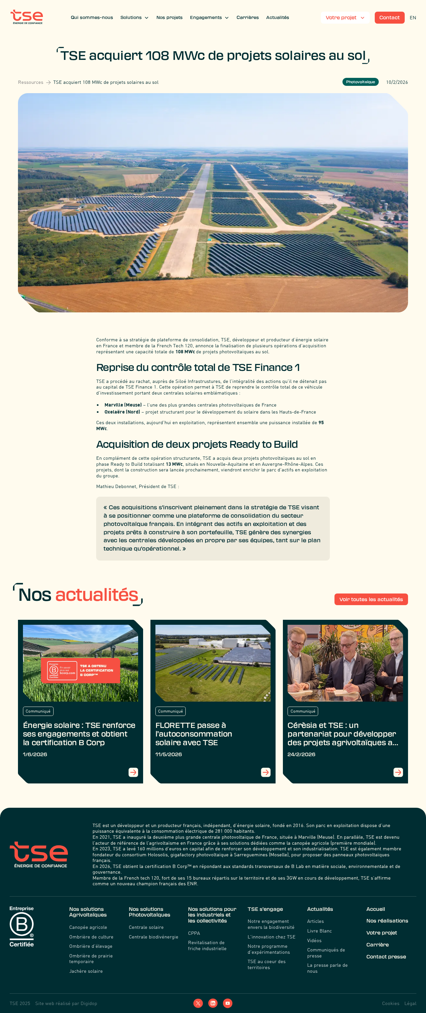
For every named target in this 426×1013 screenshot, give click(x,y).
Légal (410, 1003)
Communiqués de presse (326, 952)
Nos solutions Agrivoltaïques (88, 912)
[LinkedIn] (213, 1003)
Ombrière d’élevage (90, 946)
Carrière (377, 944)
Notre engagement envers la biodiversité (271, 924)
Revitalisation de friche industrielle (207, 945)
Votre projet (381, 932)
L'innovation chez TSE (272, 936)
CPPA (194, 933)
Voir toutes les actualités (371, 599)
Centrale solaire (146, 927)
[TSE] (27, 17)
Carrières (248, 17)
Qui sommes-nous (92, 17)
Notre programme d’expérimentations (269, 949)
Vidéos (314, 940)
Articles (315, 921)
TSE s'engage (265, 909)
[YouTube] (227, 1003)
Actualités (277, 17)
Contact (389, 17)
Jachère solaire (86, 971)
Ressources (30, 82)
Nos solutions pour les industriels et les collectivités (212, 915)
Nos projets (169, 17)
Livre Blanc (319, 930)
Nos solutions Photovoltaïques (149, 912)
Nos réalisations (387, 921)
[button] (135, 18)
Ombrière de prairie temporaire (91, 958)
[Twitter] (198, 1003)
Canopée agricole (88, 927)
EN (413, 17)
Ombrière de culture (91, 936)
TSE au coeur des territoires (267, 964)
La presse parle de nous (327, 968)
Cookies (390, 1003)
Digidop (89, 1003)
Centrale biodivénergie (153, 936)
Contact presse (386, 956)
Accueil (375, 909)
